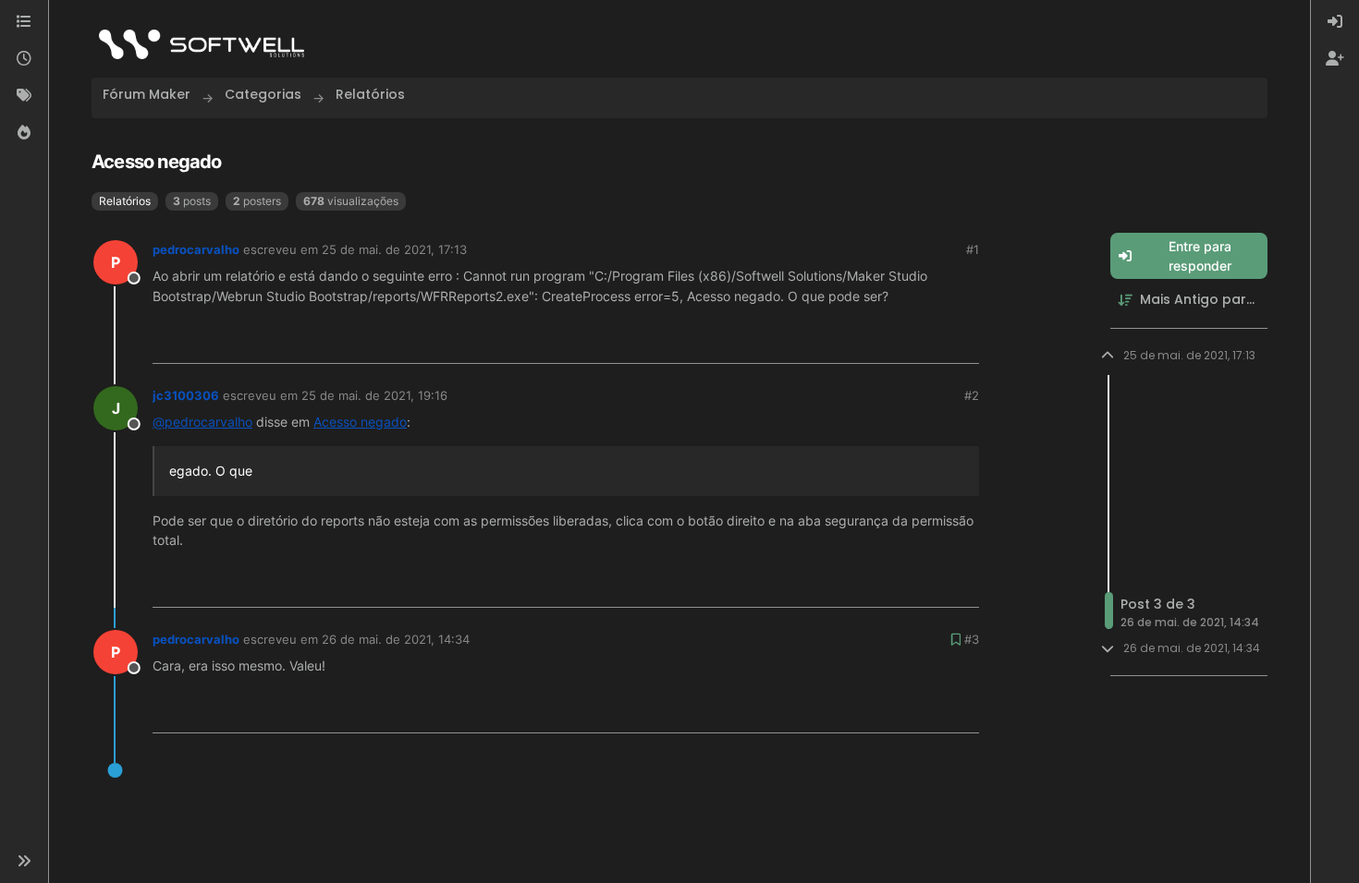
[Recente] (24, 59)
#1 (972, 249)
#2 (971, 395)
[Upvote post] (902, 342)
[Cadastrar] (1335, 59)
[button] (24, 861)
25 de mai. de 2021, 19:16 (374, 395)
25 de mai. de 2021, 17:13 (394, 249)
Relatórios (125, 201)
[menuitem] (1335, 22)
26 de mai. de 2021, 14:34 (396, 639)
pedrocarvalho (196, 249)
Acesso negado (360, 421)
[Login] (1335, 22)
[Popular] (24, 133)
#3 (971, 639)
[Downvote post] (964, 342)
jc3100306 (186, 395)
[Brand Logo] (201, 44)
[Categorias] (24, 22)
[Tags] (24, 96)
